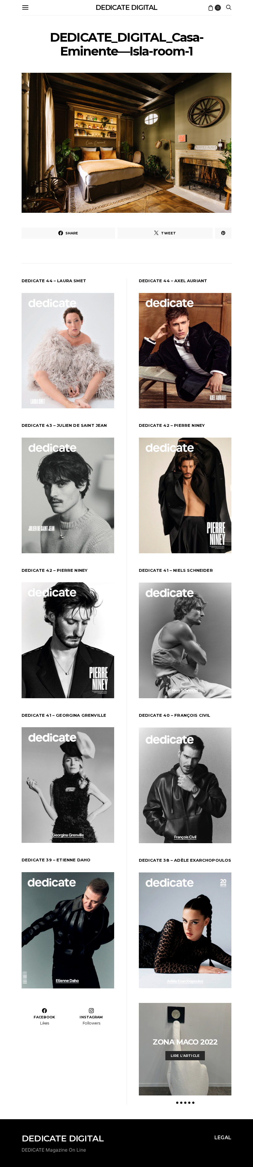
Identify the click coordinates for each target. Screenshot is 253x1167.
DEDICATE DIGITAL (126, 7)
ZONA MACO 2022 (185, 1041)
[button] (177, 1103)
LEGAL (222, 1137)
